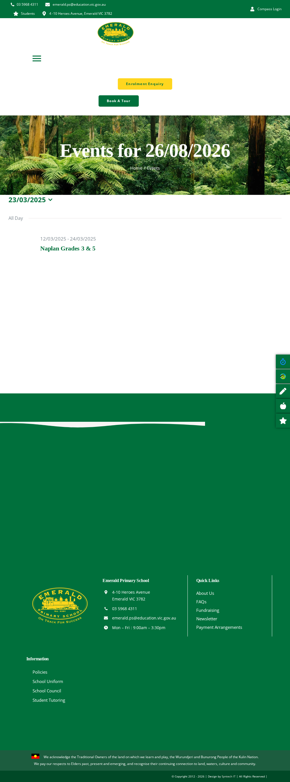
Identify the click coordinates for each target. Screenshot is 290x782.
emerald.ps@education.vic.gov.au (144, 618)
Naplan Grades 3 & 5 (67, 248)
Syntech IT (229, 776)
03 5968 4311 (124, 608)
